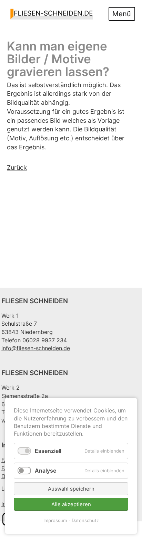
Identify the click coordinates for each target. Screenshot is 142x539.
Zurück (17, 167)
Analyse (45, 470)
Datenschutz (85, 520)
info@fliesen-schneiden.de (35, 348)
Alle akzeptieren (71, 504)
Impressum (55, 520)
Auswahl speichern (71, 488)
